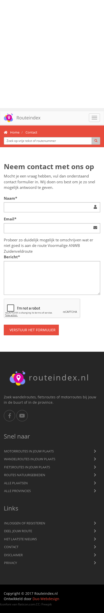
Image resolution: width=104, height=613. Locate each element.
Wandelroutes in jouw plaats (29, 459)
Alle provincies (17, 491)
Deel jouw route (18, 531)
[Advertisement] (52, 54)
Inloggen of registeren (24, 523)
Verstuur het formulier (33, 329)
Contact (11, 547)
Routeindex (28, 118)
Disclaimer (13, 555)
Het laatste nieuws (20, 539)
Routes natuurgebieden (24, 475)
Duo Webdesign (46, 598)
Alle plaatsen (16, 483)
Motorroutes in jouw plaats (29, 451)
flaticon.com (26, 604)
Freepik (46, 604)
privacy (10, 562)
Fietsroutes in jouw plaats (27, 467)
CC (38, 604)
